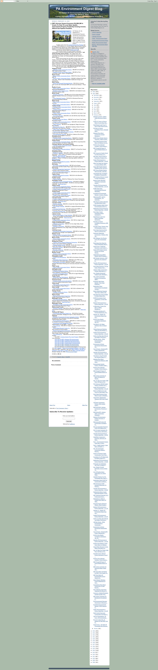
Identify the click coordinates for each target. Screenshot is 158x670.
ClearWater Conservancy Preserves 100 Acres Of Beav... (99, 438)
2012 (93, 654)
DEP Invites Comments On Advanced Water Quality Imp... (99, 568)
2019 (93, 640)
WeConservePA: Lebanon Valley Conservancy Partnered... (99, 414)
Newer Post (52, 405)
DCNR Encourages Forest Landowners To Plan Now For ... (100, 299)
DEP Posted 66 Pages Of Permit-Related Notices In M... (100, 150)
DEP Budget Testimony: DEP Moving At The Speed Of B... (100, 260)
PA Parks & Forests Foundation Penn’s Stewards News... (100, 130)
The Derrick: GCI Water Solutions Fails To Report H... (100, 326)
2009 (93, 660)
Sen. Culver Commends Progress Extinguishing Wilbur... (99, 278)
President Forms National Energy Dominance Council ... (100, 555)
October (96, 99)
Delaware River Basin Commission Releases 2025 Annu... (100, 361)
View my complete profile (98, 83)
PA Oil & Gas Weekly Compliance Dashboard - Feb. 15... (99, 321)
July (95, 105)
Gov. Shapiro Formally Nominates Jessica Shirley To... (100, 469)
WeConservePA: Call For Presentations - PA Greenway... (99, 198)
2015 (93, 648)
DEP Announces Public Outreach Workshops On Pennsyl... (99, 485)
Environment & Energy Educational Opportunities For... (100, 346)
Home (68, 405)
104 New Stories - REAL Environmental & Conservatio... (99, 341)
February (96, 115)
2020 (93, 639)
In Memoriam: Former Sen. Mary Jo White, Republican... (99, 308)
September (96, 101)
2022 (93, 635)
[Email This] (53, 354)
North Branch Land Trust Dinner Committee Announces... (99, 218)
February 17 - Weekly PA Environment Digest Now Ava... (99, 512)
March (95, 113)
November (96, 97)
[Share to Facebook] (58, 354)
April (95, 111)
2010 (93, 658)
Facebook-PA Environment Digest (100, 40)
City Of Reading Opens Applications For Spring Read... (99, 473)
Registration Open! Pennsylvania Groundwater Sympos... (100, 288)
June (95, 107)
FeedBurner (72, 424)
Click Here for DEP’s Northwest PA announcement (67, 344)
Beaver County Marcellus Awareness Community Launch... (99, 182)
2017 (93, 644)
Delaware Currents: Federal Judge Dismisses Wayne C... (99, 118)
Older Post (84, 405)
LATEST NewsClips (96, 32)
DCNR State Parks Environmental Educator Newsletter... (99, 190)
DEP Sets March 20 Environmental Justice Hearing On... (99, 577)
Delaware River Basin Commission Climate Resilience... (99, 135)
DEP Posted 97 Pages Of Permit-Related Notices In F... (100, 372)
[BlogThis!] (55, 354)
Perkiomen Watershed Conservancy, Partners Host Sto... (100, 235)
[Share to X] (56, 354)
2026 (93, 91)
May (95, 109)
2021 (93, 637)
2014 (93, 650)
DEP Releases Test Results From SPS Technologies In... (100, 240)
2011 (93, 656)
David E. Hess (95, 52)
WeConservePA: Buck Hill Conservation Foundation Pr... (99, 423)
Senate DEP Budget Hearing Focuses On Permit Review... (100, 251)
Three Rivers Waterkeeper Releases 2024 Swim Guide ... (100, 399)
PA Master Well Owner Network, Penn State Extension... (99, 283)
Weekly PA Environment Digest (99, 42)
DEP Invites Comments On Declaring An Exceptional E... (100, 598)
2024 (93, 631)
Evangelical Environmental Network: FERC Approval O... (99, 606)
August (95, 103)
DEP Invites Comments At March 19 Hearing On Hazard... (99, 377)
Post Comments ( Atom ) (62, 408)
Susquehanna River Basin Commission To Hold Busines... (99, 586)
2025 (93, 93)
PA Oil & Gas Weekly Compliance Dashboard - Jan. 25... (99, 537)
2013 (93, 652)
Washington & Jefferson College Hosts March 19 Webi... (99, 500)
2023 (93, 633)
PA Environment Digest (71, 351)
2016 (93, 646)
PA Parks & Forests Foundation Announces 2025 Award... (100, 223)
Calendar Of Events (96, 36)
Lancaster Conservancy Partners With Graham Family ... (99, 404)
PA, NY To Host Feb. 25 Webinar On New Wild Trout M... (100, 621)
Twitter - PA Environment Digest (99, 38)
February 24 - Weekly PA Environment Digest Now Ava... (99, 316)
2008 (93, 662)
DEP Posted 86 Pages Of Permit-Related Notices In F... (100, 563)
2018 (93, 642)
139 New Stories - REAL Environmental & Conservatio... (99, 524)
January (96, 628)
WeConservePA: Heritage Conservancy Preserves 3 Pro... (100, 409)
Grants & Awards (96, 34)
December (96, 95)
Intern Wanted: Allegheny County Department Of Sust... (99, 581)
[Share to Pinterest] (60, 354)
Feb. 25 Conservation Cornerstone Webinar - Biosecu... (99, 450)
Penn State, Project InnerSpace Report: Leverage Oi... (98, 213)
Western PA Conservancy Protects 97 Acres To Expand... (99, 419)
